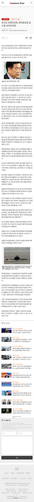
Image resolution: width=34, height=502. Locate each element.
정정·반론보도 (14, 478)
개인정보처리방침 (20, 473)
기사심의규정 (23, 478)
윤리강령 (12, 473)
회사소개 (6, 473)
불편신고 (30, 478)
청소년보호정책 (5, 478)
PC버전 (17, 468)
